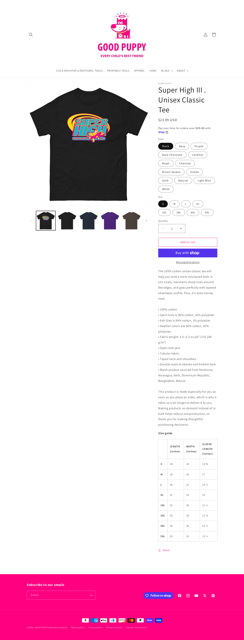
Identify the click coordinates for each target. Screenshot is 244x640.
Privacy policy (95, 627)
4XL (193, 212)
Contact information (136, 627)
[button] (31, 34)
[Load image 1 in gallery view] (45, 220)
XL (197, 204)
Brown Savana (171, 172)
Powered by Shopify (57, 627)
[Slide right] (146, 220)
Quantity (163, 221)
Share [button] (166, 550)
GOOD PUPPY (41, 627)
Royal (165, 163)
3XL (179, 212)
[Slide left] (31, 220)
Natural (183, 180)
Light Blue (204, 180)
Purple (199, 146)
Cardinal (197, 154)
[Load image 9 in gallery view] (131, 220)
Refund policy (78, 627)
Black (165, 146)
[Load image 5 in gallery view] (88, 220)
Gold (165, 180)
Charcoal (185, 163)
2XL (164, 212)
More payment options (188, 262)
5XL (207, 212)
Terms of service (114, 627)
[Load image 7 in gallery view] (110, 220)
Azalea (194, 172)
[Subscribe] (91, 595)
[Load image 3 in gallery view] (67, 220)
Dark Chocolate (172, 154)
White (166, 189)
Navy (182, 146)
